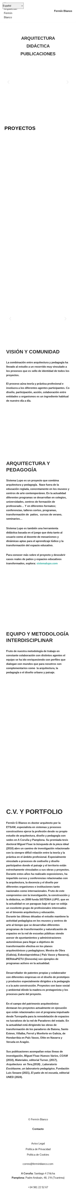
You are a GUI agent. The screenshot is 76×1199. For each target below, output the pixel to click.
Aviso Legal (38, 1143)
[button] (8, 82)
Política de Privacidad (38, 1149)
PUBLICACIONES (38, 53)
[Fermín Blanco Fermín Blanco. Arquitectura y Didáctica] (10, 10)
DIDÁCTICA (38, 46)
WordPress (40, 1195)
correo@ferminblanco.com (38, 1163)
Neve (6, 1195)
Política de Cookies (38, 1154)
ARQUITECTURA (38, 38)
